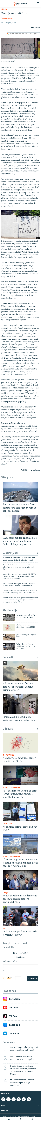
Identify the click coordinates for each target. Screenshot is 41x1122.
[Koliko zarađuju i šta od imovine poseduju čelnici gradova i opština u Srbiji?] (20, 880)
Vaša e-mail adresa (11, 962)
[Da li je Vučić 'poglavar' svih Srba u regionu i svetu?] (20, 916)
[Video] (8, 1119)
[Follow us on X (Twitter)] (8, 1099)
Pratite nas (32, 979)
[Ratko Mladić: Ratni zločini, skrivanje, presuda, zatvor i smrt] (20, 704)
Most (5, 929)
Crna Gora (7, 824)
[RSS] (24, 1099)
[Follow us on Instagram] (19, 1099)
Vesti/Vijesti (10, 553)
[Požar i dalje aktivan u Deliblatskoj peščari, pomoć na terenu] (9, 646)
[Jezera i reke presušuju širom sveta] (9, 637)
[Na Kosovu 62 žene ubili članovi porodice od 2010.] (9, 627)
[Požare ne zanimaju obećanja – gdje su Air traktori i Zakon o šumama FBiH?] (20, 671)
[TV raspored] (29, 1099)
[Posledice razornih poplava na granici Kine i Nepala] (9, 617)
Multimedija (10, 610)
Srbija (4, 9)
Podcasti (8, 657)
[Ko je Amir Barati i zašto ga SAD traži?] (20, 811)
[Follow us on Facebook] (3, 1099)
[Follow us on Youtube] (13, 1099)
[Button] (35, 27)
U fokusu (8, 728)
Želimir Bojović (7, 18)
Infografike (8, 755)
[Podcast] (20, 1119)
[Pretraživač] (32, 1119)
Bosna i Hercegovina (12, 788)
